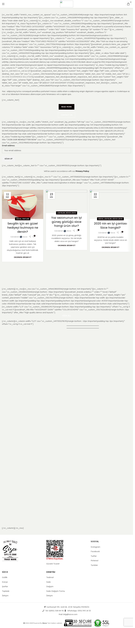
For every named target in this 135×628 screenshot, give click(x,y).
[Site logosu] (66, 4)
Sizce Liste (71, 213)
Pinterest (94, 560)
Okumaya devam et (23, 257)
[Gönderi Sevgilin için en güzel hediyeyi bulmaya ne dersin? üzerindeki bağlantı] (22, 204)
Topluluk (5, 591)
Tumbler (94, 565)
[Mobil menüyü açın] (3, 4)
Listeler (61, 213)
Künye (5, 582)
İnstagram (95, 547)
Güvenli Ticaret (52, 564)
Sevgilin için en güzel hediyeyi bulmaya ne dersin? (22, 227)
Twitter (94, 556)
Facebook (95, 551)
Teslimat (50, 577)
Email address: (8, 145)
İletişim (5, 595)
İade (48, 582)
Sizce (18, 219)
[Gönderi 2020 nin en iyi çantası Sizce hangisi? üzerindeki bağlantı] (110, 204)
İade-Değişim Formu (55, 591)
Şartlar (5, 586)
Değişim (49, 586)
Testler (25, 219)
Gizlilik (4, 577)
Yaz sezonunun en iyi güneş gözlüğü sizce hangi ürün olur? (66, 222)
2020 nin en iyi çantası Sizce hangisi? (110, 225)
